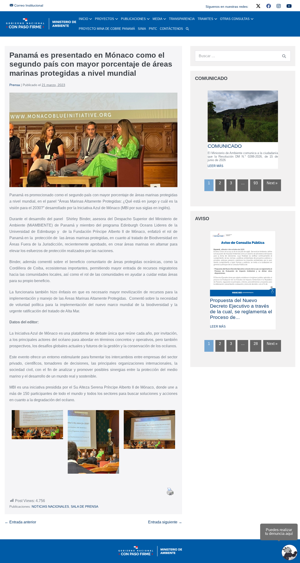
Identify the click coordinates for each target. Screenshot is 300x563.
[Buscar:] (243, 56)
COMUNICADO (225, 146)
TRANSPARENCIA (182, 19)
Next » (272, 183)
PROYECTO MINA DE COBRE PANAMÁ (107, 28)
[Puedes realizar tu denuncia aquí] (289, 552)
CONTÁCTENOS (171, 28)
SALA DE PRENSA (84, 506)
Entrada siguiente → (165, 522)
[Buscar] (284, 56)
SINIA (142, 28)
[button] (187, 29)
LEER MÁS (215, 166)
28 (256, 344)
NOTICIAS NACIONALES (50, 506)
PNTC (153, 28)
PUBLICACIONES (134, 19)
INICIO (84, 19)
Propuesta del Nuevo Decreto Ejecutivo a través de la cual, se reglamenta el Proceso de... (241, 309)
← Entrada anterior (20, 522)
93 (256, 183)
